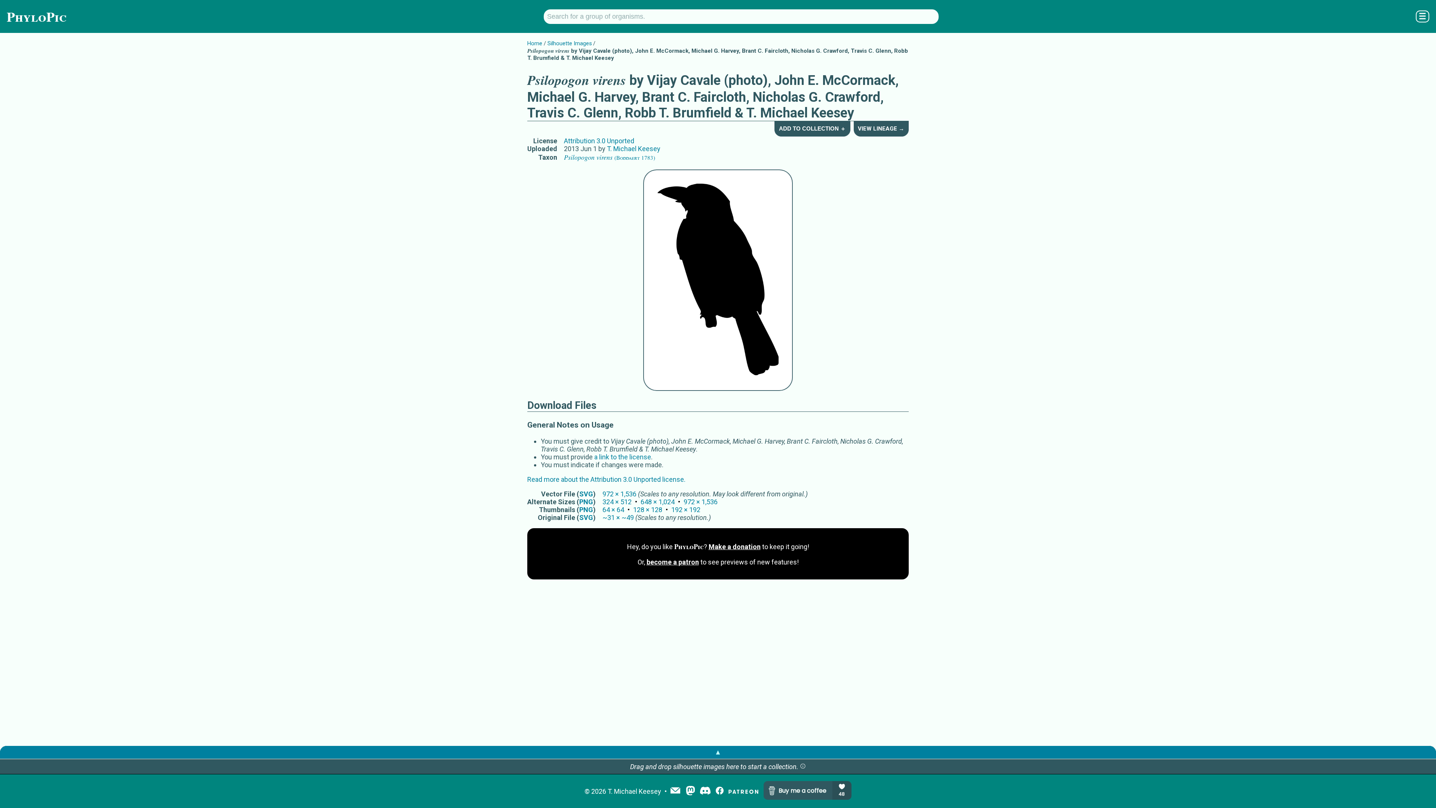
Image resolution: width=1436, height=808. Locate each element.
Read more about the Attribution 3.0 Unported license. (606, 479)
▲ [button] (718, 752)
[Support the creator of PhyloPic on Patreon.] (743, 791)
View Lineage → (881, 128)
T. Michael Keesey (633, 149)
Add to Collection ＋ (812, 128)
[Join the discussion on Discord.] (705, 791)
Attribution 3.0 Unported (599, 141)
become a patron (673, 562)
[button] (803, 767)
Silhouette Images (569, 43)
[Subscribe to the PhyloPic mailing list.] (675, 791)
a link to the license (622, 457)
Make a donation (735, 547)
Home (534, 43)
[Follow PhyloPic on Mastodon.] (690, 791)
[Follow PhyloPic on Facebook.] (720, 791)
